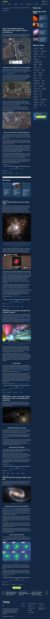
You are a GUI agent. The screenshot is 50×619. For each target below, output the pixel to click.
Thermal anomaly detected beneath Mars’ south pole (24, 593)
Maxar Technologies (10, 173)
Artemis (35, 48)
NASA (18, 306)
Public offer (30, 610)
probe (18, 473)
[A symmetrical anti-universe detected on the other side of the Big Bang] (36, 39)
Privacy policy (41, 603)
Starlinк (35, 94)
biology (8, 473)
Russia (35, 86)
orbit (40, 78)
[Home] (4, 1)
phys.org (9, 575)
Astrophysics (9, 392)
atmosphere (43, 51)
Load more (16, 587)
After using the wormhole (24, 318)
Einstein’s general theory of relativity (15, 370)
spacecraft (44, 88)
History (40, 64)
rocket (43, 83)
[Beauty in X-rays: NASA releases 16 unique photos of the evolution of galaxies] (36, 32)
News (4, 4)
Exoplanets (36, 59)
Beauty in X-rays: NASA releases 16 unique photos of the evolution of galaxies (37, 594)
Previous (3, 593)
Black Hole (15, 392)
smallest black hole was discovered (21, 383)
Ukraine (17, 173)
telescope (36, 102)
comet (35, 56)
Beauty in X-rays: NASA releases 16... (42, 32)
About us (23, 603)
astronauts (36, 51)
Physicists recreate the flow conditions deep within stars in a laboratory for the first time (11, 594)
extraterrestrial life (38, 61)
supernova (36, 99)
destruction (4, 73)
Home (3, 7)
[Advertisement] (16, 20)
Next (47, 593)
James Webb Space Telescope (10, 509)
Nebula (35, 78)
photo (43, 80)
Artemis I (4, 435)
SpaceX (35, 91)
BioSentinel (22, 431)
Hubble (13, 306)
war (21, 173)
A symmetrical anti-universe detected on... (43, 39)
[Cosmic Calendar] (43, 1)
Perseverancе (37, 80)
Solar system (36, 88)
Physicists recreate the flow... (42, 18)
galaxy (8, 584)
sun (40, 96)
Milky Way (40, 72)
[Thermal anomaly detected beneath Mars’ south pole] (36, 25)
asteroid (41, 48)
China (42, 53)
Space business (44, 4)
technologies (43, 99)
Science (15, 4)
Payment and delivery (32, 603)
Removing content (31, 608)
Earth (40, 56)
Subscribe (42, 116)
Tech (22, 4)
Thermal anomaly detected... (42, 25)
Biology (13, 473)
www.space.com (11, 464)
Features (36, 4)
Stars (22, 306)
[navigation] (45, 1)
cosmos (8, 306)
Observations (28, 4)
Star (40, 91)
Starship (35, 96)
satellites (41, 86)
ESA (44, 56)
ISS (39, 67)
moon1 (35, 75)
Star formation (20, 584)
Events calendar (31, 612)
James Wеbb (13, 584)
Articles (9, 4)
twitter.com (10, 164)
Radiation (23, 473)
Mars (35, 72)
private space (37, 83)
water (35, 107)
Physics (21, 392)
